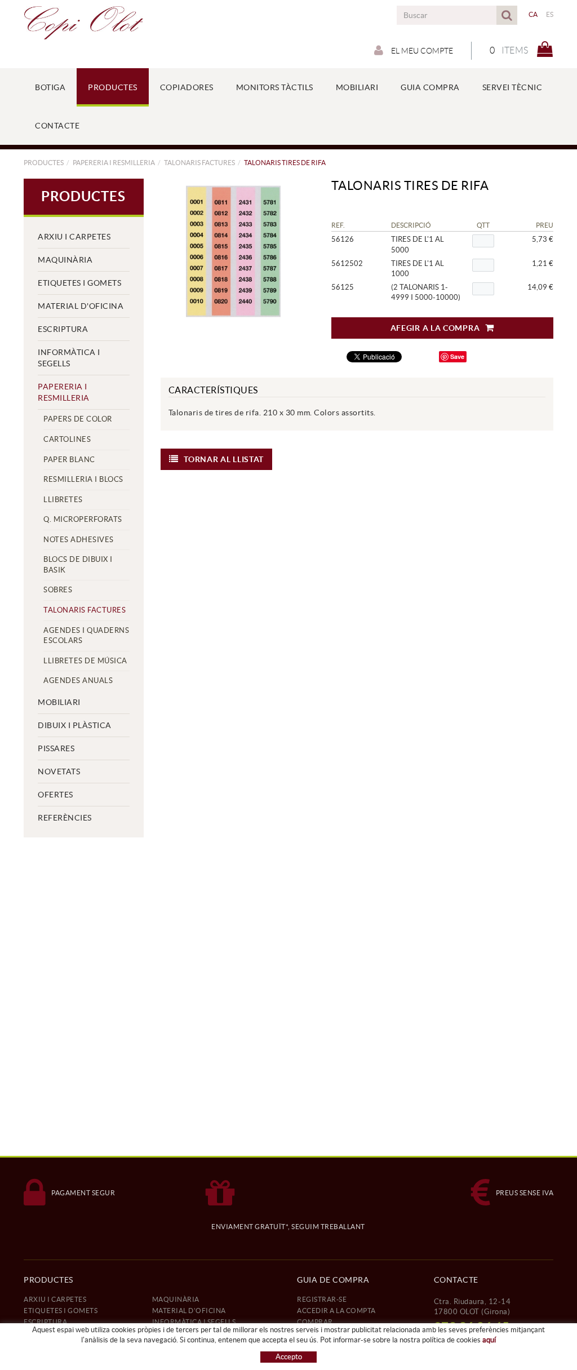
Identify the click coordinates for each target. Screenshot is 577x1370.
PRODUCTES (44, 162)
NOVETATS (59, 771)
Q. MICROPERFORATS (82, 519)
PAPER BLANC (69, 459)
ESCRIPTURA (63, 329)
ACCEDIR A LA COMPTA (336, 1310)
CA (533, 14)
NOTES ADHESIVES (78, 539)
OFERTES (55, 794)
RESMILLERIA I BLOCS (83, 479)
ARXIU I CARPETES (74, 236)
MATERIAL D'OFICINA (80, 306)
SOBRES (57, 590)
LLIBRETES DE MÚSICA (85, 661)
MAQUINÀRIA (65, 259)
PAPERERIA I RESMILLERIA (114, 162)
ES (550, 14)
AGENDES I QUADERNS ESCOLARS (86, 635)
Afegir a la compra (435, 327)
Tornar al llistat (224, 459)
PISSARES (56, 748)
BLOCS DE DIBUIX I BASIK (78, 564)
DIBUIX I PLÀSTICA (75, 725)
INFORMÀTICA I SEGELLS (69, 358)
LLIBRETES (63, 499)
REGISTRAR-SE (322, 1299)
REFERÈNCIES (65, 817)
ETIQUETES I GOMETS (79, 282)
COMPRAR (315, 1321)
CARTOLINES (67, 439)
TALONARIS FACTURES (199, 162)
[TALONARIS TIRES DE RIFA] (233, 251)
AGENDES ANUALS (78, 680)
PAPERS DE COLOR (77, 419)
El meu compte (421, 50)
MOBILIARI (59, 702)
